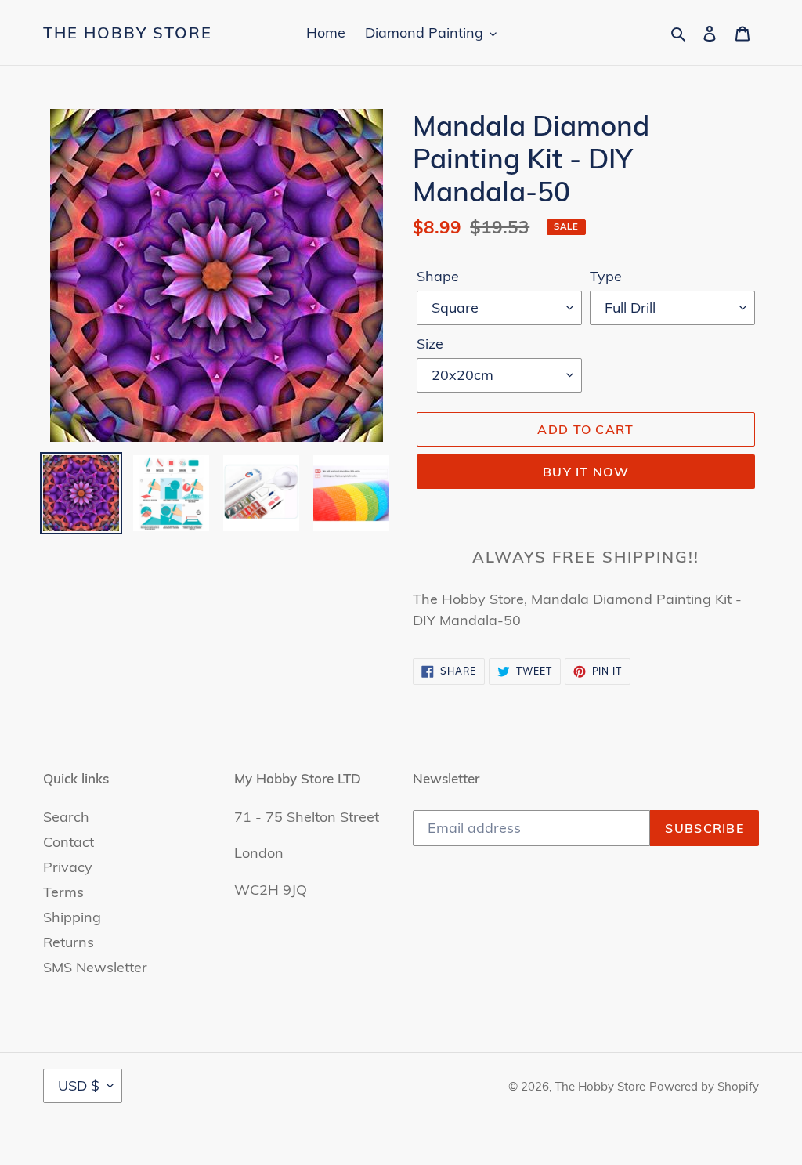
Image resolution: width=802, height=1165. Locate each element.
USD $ (78, 1085)
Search (66, 817)
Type (606, 276)
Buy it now (586, 471)
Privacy (67, 867)
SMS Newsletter (95, 967)
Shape (438, 276)
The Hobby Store (127, 33)
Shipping (72, 917)
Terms (63, 892)
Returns (68, 942)
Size (430, 344)
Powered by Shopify (704, 1086)
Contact (68, 842)
